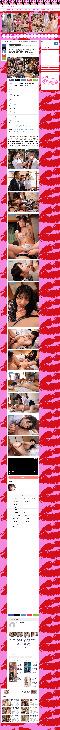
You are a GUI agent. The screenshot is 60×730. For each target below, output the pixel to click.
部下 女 (23, 131)
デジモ (23, 126)
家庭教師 (43, 9)
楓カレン (16, 104)
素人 (30, 9)
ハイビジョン (25, 45)
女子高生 (19, 9)
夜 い (35, 129)
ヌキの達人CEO (35, 54)
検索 (42, 41)
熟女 (34, 9)
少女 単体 (32, 129)
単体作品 (28, 126)
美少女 (8, 9)
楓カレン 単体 (24, 129)
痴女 (35, 45)
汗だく (15, 47)
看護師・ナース (50, 9)
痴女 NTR (19, 131)
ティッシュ (16, 121)
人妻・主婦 (25, 9)
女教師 (38, 9)
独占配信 (22, 125)
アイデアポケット (18, 116)
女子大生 (13, 9)
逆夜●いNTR (16, 112)
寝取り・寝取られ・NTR (13, 45)
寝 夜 (29, 129)
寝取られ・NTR (17, 129)
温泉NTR (31, 45)
